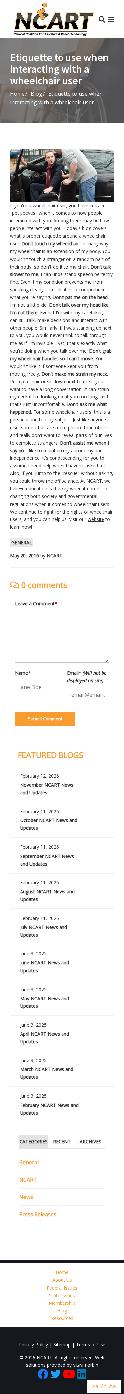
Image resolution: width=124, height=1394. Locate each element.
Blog (36, 93)
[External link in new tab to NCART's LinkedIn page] (81, 1374)
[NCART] (54, 19)
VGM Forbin (85, 1365)
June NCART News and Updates (62, 961)
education (36, 488)
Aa (95, 1386)
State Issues (62, 1295)
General (21, 542)
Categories (34, 1141)
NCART (94, 481)
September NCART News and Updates (62, 855)
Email (86, 677)
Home (17, 93)
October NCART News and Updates (62, 819)
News (26, 1197)
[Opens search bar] (102, 19)
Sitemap (62, 1344)
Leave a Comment (36, 603)
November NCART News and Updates (62, 784)
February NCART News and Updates (62, 1104)
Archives (90, 1141)
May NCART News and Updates (62, 997)
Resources (62, 1318)
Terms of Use (90, 1344)
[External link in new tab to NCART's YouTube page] (69, 1374)
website (96, 519)
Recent (62, 1141)
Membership (62, 1303)
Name (23, 673)
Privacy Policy (33, 1344)
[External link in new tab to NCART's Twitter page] (55, 1374)
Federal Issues (62, 1288)
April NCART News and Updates (62, 1033)
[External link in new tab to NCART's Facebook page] (43, 1374)
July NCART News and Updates (62, 926)
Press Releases (37, 1214)
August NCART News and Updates (62, 891)
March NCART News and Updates (62, 1068)
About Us (62, 1280)
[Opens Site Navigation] (111, 19)
